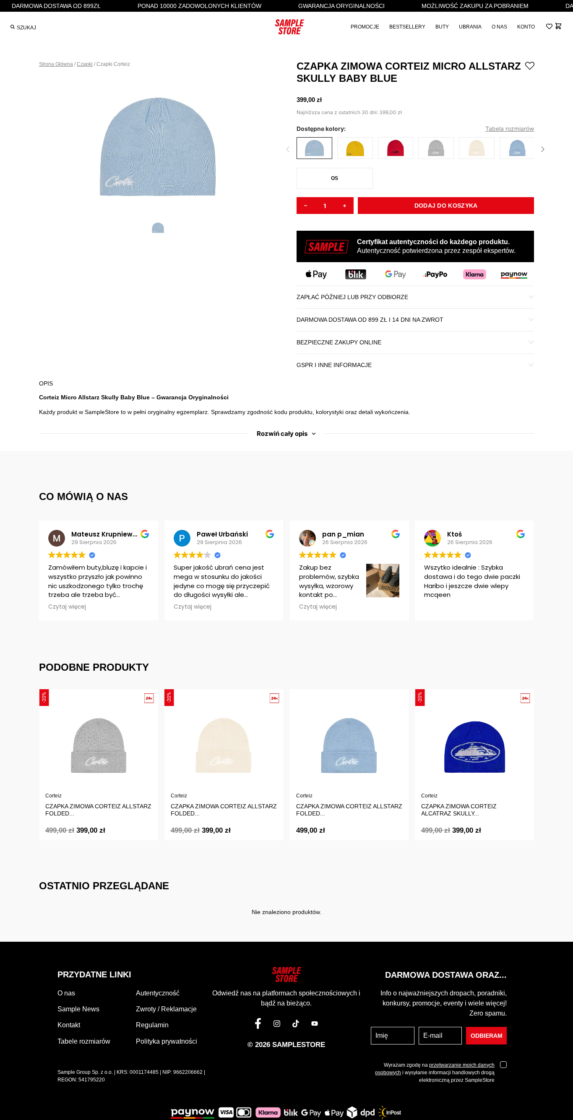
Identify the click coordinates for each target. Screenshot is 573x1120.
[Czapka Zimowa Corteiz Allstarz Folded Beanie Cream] (477, 149)
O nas (66, 993)
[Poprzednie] (287, 149)
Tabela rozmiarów (509, 128)
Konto (526, 27)
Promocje (365, 27)
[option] (158, 146)
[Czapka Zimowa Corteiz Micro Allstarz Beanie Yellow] (355, 149)
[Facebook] (258, 1025)
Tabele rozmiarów (83, 1041)
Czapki (85, 64)
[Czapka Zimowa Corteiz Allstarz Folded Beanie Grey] (436, 149)
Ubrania (470, 27)
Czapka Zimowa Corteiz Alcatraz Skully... (459, 810)
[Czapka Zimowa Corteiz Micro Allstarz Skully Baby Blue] (314, 149)
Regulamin (152, 1025)
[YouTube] (314, 1025)
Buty (442, 27)
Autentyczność (158, 993)
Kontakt (68, 1025)
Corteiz (53, 796)
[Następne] (543, 149)
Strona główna (56, 64)
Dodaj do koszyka (446, 205)
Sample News (78, 1009)
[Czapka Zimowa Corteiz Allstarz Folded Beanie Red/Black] (396, 149)
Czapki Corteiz (113, 64)
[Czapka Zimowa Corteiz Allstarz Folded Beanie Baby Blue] (517, 149)
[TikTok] (295, 1025)
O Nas (499, 27)
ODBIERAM (487, 1035)
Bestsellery (407, 27)
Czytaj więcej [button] (67, 607)
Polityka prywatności (166, 1041)
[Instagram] (276, 1025)
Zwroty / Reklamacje (166, 1009)
